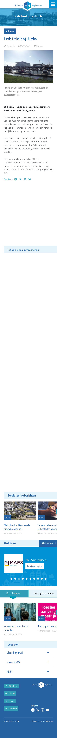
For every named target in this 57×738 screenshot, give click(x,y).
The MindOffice (48, 721)
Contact (11, 693)
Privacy (11, 701)
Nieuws (11, 31)
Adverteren (12, 686)
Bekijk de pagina (34, 566)
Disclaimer (12, 708)
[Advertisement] (28, 215)
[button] (11, 578)
